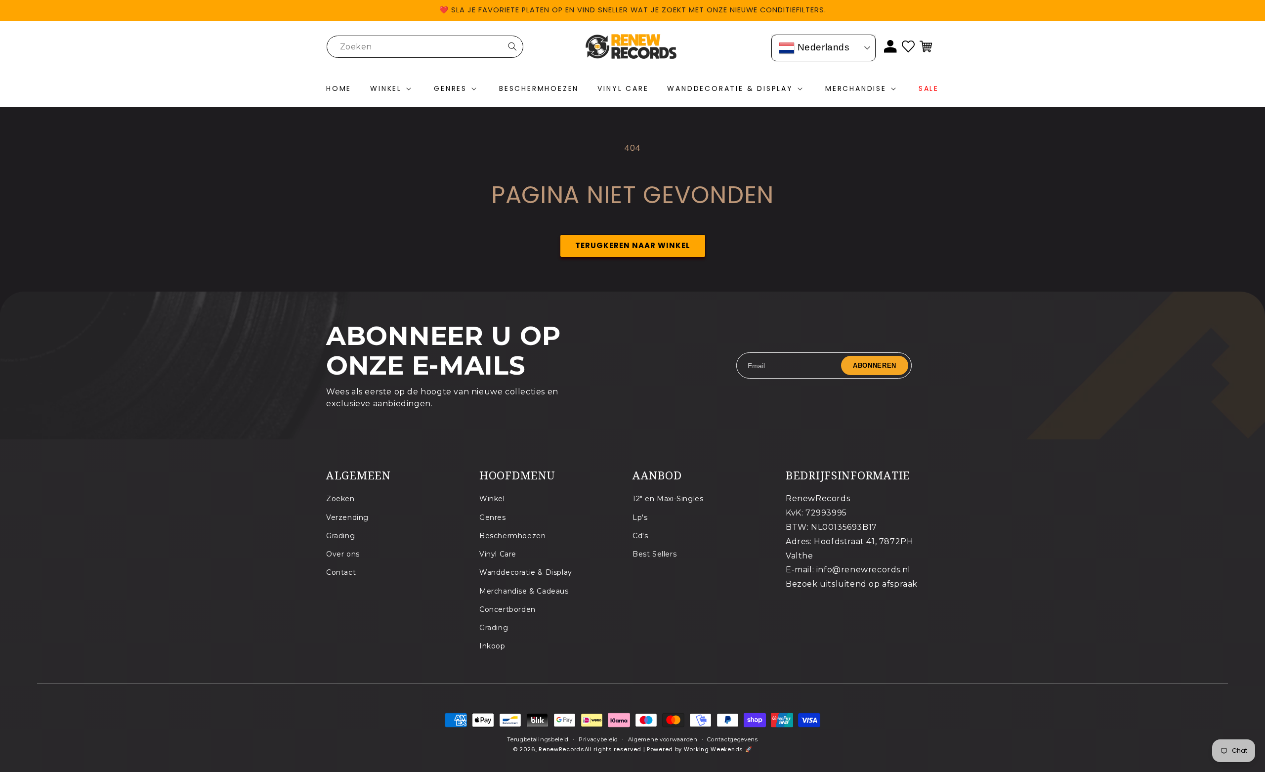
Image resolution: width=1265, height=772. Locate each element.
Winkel (492, 498)
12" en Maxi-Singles (667, 498)
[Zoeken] (512, 46)
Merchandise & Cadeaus (524, 591)
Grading (340, 535)
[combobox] (425, 47)
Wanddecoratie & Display (525, 572)
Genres (492, 517)
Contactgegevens (732, 739)
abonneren (874, 365)
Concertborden (507, 609)
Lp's (639, 517)
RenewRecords (561, 749)
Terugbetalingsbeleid (538, 739)
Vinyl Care (497, 554)
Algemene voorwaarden (663, 739)
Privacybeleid (598, 739)
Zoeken (340, 498)
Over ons (343, 554)
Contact (341, 572)
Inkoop (492, 646)
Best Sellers (654, 554)
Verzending (347, 517)
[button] (392, 89)
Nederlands (822, 47)
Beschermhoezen (512, 535)
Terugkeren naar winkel (632, 245)
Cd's (640, 535)
